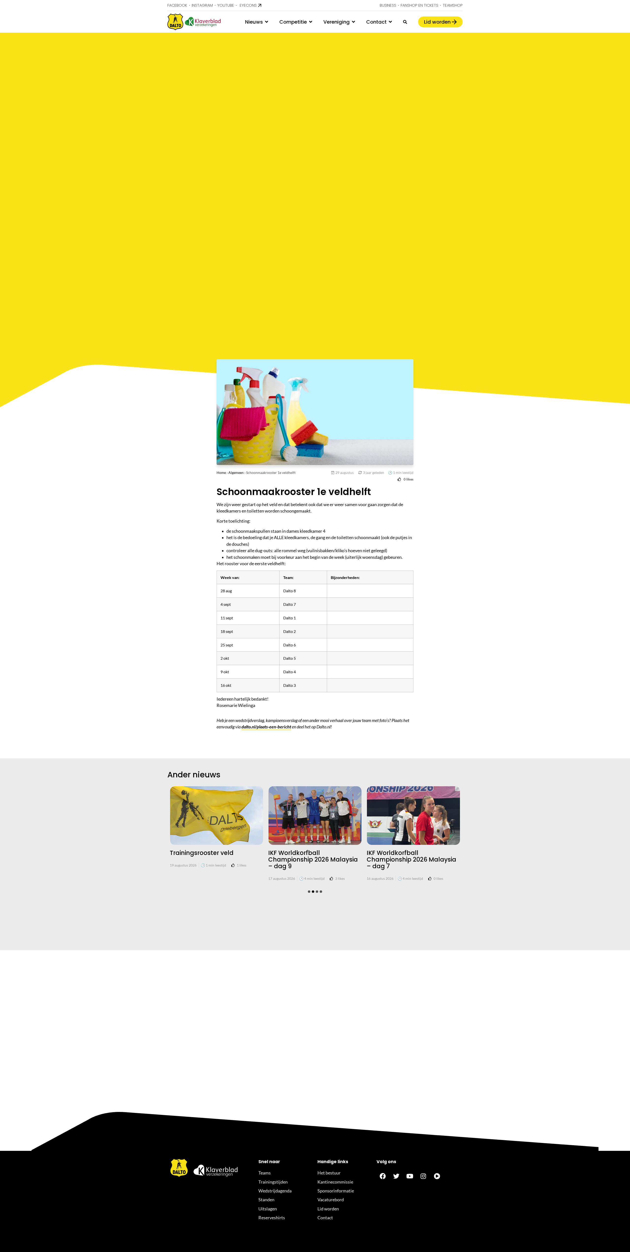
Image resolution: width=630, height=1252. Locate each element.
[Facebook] (383, 1176)
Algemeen (236, 472)
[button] (309, 891)
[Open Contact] (390, 22)
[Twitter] (396, 1176)
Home (221, 472)
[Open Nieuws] (266, 22)
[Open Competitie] (310, 22)
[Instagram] (423, 1176)
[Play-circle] (437, 1176)
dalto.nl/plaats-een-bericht (266, 726)
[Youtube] (410, 1176)
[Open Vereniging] (353, 22)
